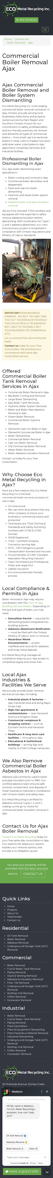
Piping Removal (16, 972)
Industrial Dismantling (20, 1036)
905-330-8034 (27, 20)
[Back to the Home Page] (26, 9)
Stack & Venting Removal (22, 975)
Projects (12, 909)
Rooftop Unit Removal (20, 993)
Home (10, 906)
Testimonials (14, 916)
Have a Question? (23, 1171)
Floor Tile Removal (18, 982)
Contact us (11, 345)
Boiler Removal (16, 939)
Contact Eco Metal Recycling (19, 837)
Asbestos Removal (18, 942)
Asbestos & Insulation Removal (25, 979)
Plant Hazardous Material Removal (27, 1033)
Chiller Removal (16, 996)
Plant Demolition (17, 1026)
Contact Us (33, 874)
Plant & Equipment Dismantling (26, 1029)
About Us (12, 913)
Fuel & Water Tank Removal (23, 968)
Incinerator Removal (19, 1000)
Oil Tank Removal (17, 935)
